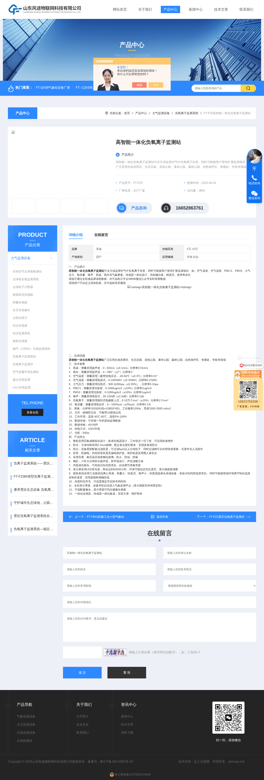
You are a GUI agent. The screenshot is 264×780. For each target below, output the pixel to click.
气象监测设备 (26, 716)
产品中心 (170, 9)
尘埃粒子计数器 (23, 287)
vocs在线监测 (22, 387)
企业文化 (82, 724)
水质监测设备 (26, 732)
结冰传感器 (20, 325)
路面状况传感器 (23, 294)
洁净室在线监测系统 (26, 279)
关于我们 (145, 9)
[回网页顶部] (254, 169)
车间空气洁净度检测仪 (27, 271)
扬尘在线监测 (21, 379)
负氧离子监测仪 (23, 364)
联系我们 (246, 9)
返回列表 (162, 516)
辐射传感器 (20, 341)
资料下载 (127, 732)
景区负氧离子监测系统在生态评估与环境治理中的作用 (34, 516)
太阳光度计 (20, 317)
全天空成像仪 (21, 310)
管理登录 (219, 761)
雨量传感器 (20, 302)
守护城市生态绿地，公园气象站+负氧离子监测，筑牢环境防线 (34, 503)
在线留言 (101, 235)
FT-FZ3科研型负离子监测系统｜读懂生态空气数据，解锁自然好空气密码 (34, 476)
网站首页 (120, 9)
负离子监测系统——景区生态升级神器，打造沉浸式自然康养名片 (34, 463)
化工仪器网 (201, 761)
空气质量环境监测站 (26, 371)
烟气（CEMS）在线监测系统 (31, 348)
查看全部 (32, 412)
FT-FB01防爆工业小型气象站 (105, 516)
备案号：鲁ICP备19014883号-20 (110, 761)
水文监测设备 (26, 724)
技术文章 (221, 9)
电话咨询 (254, 183)
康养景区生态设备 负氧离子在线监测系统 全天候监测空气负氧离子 (34, 489)
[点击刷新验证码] (115, 652)
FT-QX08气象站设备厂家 (53, 87)
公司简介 (82, 716)
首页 (127, 113)
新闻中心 (196, 9)
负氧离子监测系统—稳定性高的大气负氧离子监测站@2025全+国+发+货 (34, 529)
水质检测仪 (24, 740)
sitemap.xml (236, 761)
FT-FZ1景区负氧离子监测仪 (226, 516)
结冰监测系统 (21, 333)
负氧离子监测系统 (186, 113)
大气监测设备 (161, 113)
